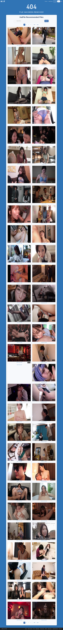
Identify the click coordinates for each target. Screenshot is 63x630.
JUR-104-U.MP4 (19, 203)
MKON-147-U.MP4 (44, 560)
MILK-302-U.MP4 (19, 45)
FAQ (34, 628)
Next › (38, 24)
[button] (62, 1)
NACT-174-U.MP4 (19, 461)
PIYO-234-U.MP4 (19, 441)
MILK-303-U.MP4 (19, 364)
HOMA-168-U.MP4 (44, 263)
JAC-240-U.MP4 (44, 203)
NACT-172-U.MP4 (19, 481)
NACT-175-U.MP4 (44, 421)
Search (46, 20)
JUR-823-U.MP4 (44, 164)
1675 (34, 24)
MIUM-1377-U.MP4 (44, 362)
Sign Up (59, 1)
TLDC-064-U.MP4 (19, 600)
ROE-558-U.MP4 (19, 421)
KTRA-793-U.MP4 (44, 104)
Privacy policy (42, 628)
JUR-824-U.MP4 (19, 144)
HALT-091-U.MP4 (19, 322)
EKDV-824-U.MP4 (44, 322)
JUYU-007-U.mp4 (19, 124)
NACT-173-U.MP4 (44, 441)
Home (26, 628)
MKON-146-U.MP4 (44, 580)
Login (55, 1)
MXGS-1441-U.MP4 (19, 540)
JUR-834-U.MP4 (44, 144)
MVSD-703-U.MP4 (19, 560)
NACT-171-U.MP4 (44, 461)
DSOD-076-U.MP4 (44, 342)
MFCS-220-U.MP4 (44, 45)
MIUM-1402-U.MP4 (19, 362)
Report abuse (50, 628)
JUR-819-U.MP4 (19, 164)
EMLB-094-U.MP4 (19, 342)
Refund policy (37, 628)
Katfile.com (3, 628)
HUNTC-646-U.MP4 (44, 223)
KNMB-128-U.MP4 (19, 104)
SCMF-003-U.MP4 (44, 382)
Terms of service (30, 628)
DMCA (46, 628)
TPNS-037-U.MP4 (19, 580)
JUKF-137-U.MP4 (19, 223)
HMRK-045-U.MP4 (19, 263)
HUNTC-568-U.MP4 (44, 243)
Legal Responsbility (55, 628)
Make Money (50, 1)
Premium (46, 1)
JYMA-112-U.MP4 (44, 124)
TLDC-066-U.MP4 (44, 600)
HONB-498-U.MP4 (19, 243)
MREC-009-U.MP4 (44, 540)
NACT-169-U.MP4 (44, 481)
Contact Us (60, 628)
